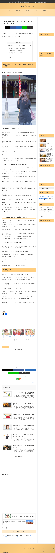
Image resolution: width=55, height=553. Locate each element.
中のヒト (38, 548)
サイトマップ (51, 548)
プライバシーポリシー (44, 548)
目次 (17, 42)
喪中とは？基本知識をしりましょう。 (16, 46)
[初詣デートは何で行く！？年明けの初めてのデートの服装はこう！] (18, 332)
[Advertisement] (19, 357)
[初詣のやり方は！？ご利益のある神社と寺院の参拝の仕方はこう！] (7, 332)
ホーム (25, 548)
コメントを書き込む (18, 531)
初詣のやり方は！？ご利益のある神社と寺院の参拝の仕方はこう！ (6, 336)
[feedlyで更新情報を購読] (17, 379)
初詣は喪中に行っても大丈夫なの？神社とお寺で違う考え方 (19, 45)
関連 (9, 58)
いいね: (10, 57)
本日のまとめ (10, 53)
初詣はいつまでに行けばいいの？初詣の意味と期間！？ (29, 336)
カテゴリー (34, 548)
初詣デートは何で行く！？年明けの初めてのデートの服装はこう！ (18, 336)
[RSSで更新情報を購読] (20, 379)
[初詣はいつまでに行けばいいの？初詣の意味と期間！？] (30, 332)
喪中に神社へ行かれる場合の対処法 (15, 52)
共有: (10, 55)
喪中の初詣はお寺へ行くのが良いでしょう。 (17, 50)
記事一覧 (29, 548)
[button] (30, 27)
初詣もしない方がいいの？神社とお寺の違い (17, 48)
